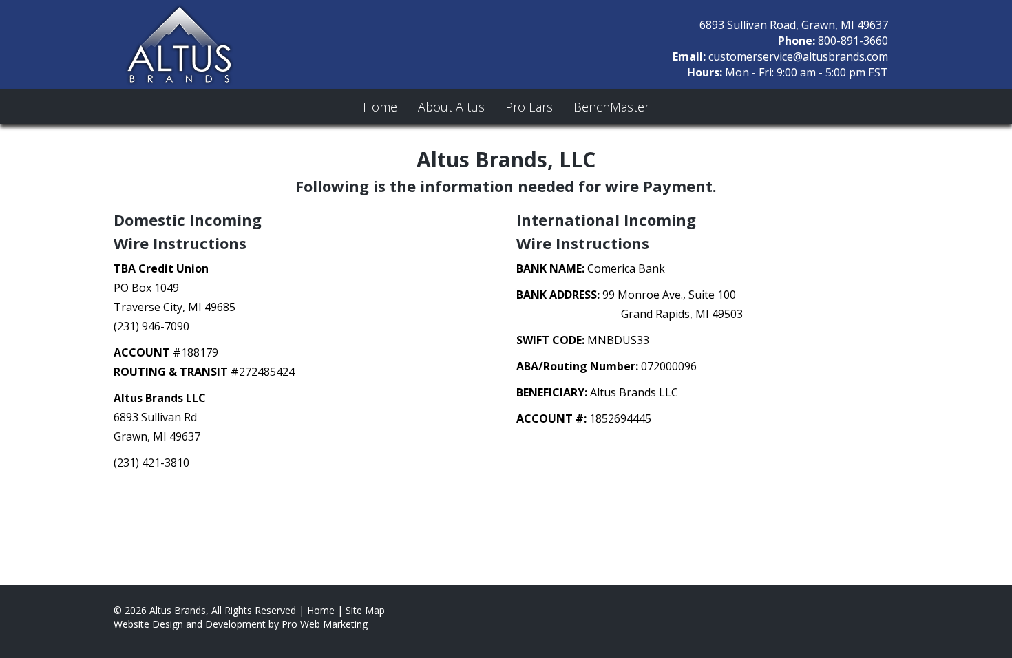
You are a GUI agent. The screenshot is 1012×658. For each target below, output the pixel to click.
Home (380, 106)
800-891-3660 (853, 40)
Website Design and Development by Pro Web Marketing (241, 623)
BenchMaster (611, 106)
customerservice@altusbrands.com (798, 56)
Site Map (365, 610)
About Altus (451, 106)
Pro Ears (529, 106)
